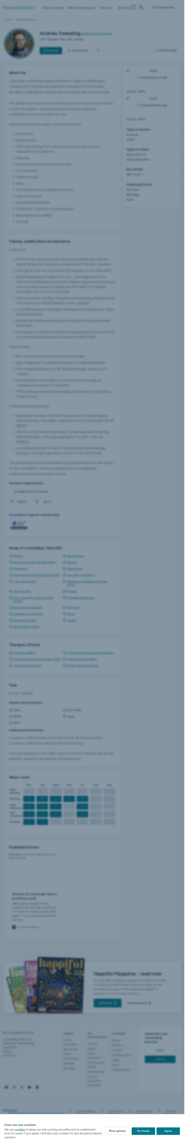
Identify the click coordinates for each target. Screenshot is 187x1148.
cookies (20, 1129)
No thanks (143, 1131)
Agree (168, 1131)
